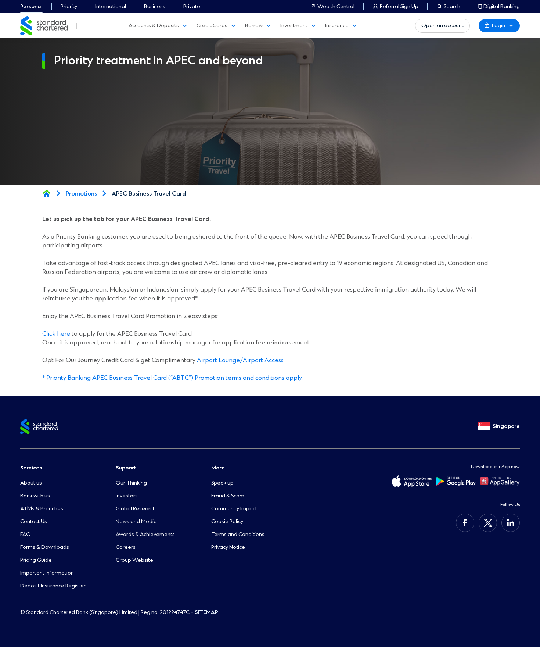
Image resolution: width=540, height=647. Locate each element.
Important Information (47, 572)
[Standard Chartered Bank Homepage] (46, 193)
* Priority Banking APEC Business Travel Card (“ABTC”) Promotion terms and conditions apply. (172, 378)
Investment (293, 25)
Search (452, 6)
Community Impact (234, 508)
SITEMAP (206, 612)
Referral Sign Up (399, 6)
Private (191, 6)
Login (498, 25)
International (110, 6)
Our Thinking (131, 482)
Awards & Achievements (145, 534)
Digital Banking (501, 6)
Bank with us (35, 495)
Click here (56, 333)
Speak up (222, 482)
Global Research (136, 508)
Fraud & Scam (227, 495)
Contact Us (33, 521)
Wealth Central (335, 6)
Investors (127, 495)
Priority (69, 6)
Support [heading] (126, 467)
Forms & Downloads (44, 547)
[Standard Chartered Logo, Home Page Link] (44, 25)
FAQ (25, 534)
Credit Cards (212, 25)
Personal (31, 6)
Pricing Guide (36, 560)
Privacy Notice (228, 547)
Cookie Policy (227, 521)
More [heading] (218, 467)
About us (31, 482)
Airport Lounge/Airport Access (240, 360)
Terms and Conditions (237, 534)
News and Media (136, 521)
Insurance (337, 25)
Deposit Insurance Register (53, 585)
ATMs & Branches (41, 508)
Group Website (134, 560)
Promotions (81, 193)
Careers (126, 547)
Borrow (254, 25)
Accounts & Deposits (154, 25)
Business (154, 6)
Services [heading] (31, 467)
